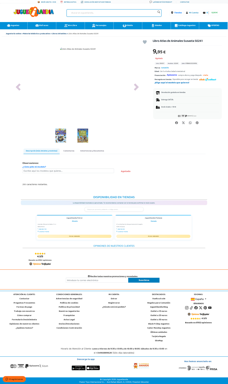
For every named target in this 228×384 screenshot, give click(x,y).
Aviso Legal (69, 320)
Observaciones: (30, 163)
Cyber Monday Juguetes (158, 328)
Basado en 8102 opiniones (40, 258)
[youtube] (210, 308)
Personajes (100, 26)
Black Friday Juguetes (158, 324)
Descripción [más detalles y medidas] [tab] (41, 151)
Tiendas (178, 13)
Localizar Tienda (44, 232)
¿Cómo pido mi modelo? (34, 167)
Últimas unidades (158, 332)
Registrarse (114, 303)
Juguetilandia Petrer (74, 218)
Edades (158, 26)
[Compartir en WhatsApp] (190, 123)
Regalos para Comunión (158, 303)
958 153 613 (121, 229)
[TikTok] (191, 308)
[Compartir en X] (183, 123)
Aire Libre (72, 26)
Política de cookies (69, 303)
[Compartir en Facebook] (177, 123)
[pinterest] (205, 308)
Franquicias (69, 316)
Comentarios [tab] (68, 151)
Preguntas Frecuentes (24, 303)
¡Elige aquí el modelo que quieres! (172, 83)
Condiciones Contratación (69, 328)
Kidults (129, 26)
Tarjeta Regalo (159, 336)
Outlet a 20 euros (158, 316)
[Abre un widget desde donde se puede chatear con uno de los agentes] (14, 379)
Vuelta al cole (158, 299)
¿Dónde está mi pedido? (114, 307)
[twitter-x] (201, 308)
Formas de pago (24, 307)
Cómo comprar (24, 316)
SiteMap (159, 341)
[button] (18, 87)
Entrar (114, 299)
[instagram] (187, 308)
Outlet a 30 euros (158, 320)
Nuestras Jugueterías (69, 311)
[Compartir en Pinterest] (197, 123)
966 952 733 (42, 229)
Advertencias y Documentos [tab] (92, 151)
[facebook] (196, 308)
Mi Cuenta (193, 13)
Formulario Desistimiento (24, 320)
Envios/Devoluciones (69, 324)
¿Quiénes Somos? (24, 328)
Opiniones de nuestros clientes (24, 324)
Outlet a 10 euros (159, 311)
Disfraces (43, 26)
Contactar (24, 299)
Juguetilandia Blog (159, 307)
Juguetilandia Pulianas (153, 218)
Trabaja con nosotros (24, 311)
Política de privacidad (69, 307)
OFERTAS (215, 26)
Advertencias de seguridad (69, 299)
